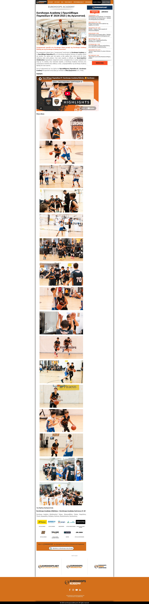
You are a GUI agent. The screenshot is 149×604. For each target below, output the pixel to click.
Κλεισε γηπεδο (97, 2)
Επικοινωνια (88, 2)
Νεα (62, 2)
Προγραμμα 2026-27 (79, 2)
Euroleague (92, 33)
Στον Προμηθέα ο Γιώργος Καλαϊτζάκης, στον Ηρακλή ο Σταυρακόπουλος (99, 46)
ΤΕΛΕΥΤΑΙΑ (94, 12)
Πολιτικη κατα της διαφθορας (75, 596)
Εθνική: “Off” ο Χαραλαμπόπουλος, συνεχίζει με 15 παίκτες (98, 40)
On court (50, 2)
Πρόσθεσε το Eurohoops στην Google (63, 548)
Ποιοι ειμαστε (68, 2)
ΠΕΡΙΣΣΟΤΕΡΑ (100, 63)
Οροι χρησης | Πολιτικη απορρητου (75, 595)
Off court (57, 2)
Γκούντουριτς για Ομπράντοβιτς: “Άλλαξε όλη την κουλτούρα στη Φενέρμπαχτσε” (100, 35)
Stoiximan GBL (93, 44)
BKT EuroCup (92, 55)
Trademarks (92, 15)
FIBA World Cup (93, 22)
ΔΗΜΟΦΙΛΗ (105, 12)
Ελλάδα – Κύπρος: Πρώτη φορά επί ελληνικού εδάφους (98, 29)
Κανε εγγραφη (106, 2)
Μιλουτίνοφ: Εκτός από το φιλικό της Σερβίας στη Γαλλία (98, 24)
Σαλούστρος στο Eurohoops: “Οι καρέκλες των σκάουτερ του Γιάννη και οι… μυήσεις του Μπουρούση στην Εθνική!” (100, 18)
